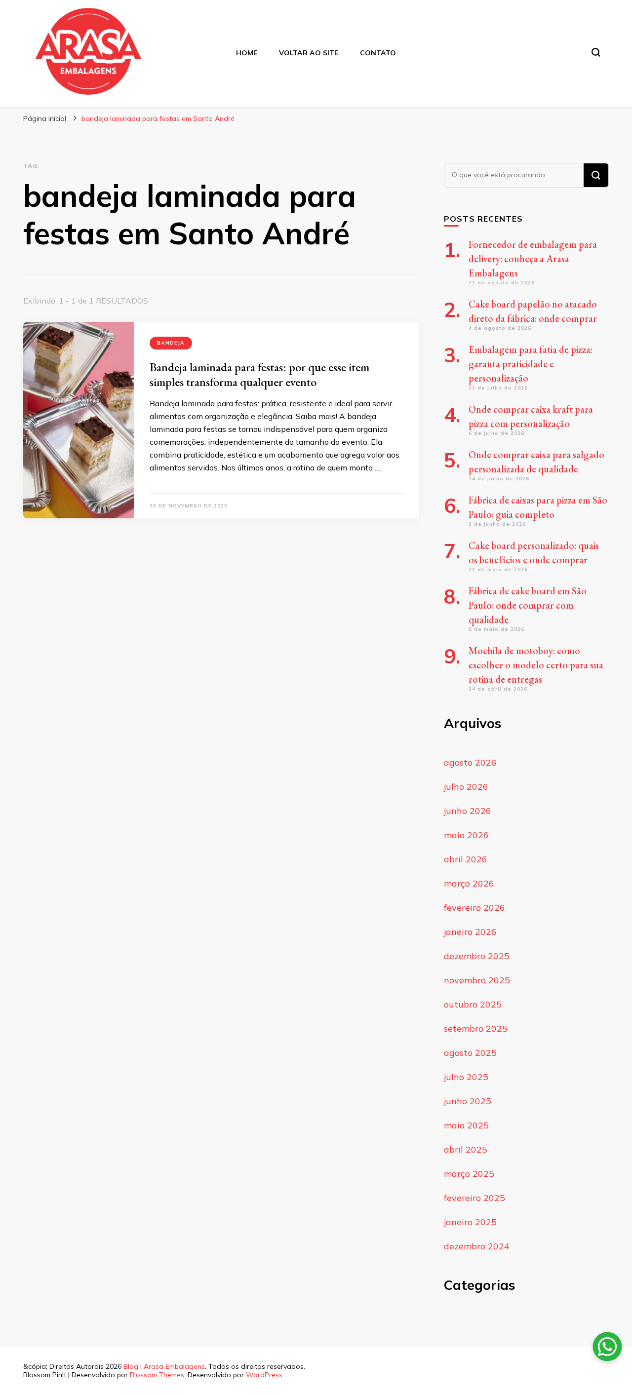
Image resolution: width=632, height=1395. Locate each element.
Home (246, 52)
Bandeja (171, 343)
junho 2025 (467, 1101)
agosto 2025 (470, 1052)
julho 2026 (466, 786)
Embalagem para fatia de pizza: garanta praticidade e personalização (530, 364)
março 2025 (469, 1173)
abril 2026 (465, 859)
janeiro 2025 (470, 1222)
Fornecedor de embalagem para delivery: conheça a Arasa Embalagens (533, 258)
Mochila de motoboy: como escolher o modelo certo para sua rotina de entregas (536, 665)
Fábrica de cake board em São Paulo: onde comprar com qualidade (528, 605)
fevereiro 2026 (474, 907)
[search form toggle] (596, 52)
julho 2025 (466, 1077)
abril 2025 (465, 1149)
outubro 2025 (473, 1004)
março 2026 (469, 883)
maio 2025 (466, 1125)
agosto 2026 (470, 762)
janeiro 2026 (470, 931)
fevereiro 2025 (474, 1197)
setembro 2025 (476, 1028)
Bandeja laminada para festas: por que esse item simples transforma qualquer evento (259, 374)
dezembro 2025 (477, 956)
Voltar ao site (308, 52)
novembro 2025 (477, 980)
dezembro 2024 (477, 1246)
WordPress (264, 1374)
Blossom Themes (157, 1374)
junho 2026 (467, 810)
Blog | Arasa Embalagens (164, 1366)
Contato (378, 52)
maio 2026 (466, 835)
